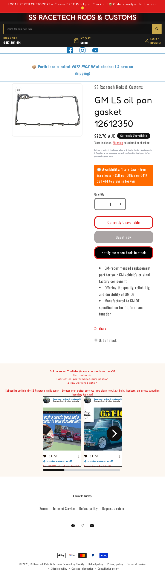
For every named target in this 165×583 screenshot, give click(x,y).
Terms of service (136, 564)
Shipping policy (58, 568)
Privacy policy (115, 564)
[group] (62, 431)
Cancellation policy (108, 568)
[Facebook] (70, 50)
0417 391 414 (12, 42)
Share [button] (102, 328)
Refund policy (88, 508)
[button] (50, 433)
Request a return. (113, 508)
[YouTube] (95, 50)
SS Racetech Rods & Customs (46, 564)
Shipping (118, 142)
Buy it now (124, 237)
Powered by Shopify (73, 564)
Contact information (82, 568)
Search (44, 508)
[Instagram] (82, 50)
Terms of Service (64, 508)
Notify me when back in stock (124, 252)
